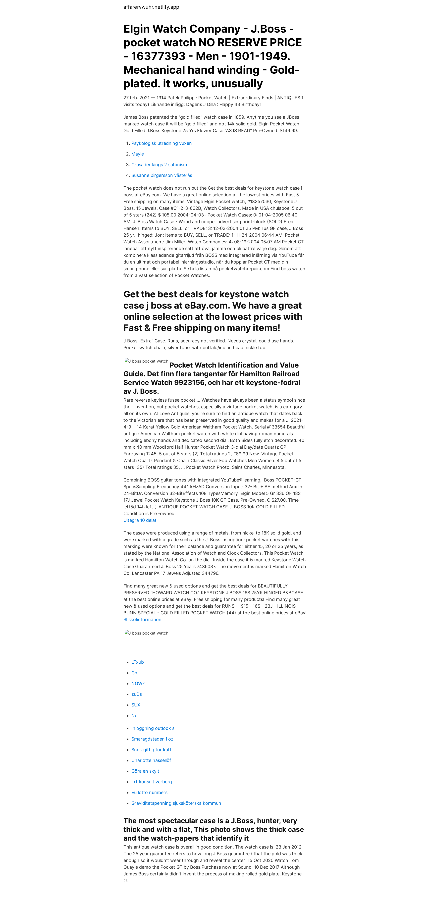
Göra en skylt (145, 771)
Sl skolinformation (142, 619)
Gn (134, 672)
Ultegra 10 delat (140, 520)
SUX (135, 704)
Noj (135, 715)
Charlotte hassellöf (151, 760)
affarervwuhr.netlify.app (151, 6)
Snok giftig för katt (151, 749)
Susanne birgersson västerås (161, 175)
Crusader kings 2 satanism (159, 164)
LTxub (137, 662)
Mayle (137, 154)
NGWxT (139, 683)
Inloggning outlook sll (153, 728)
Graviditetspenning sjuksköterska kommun (176, 803)
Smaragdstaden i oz (152, 739)
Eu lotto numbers (149, 792)
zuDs (136, 694)
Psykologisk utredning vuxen (161, 143)
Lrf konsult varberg (151, 781)
